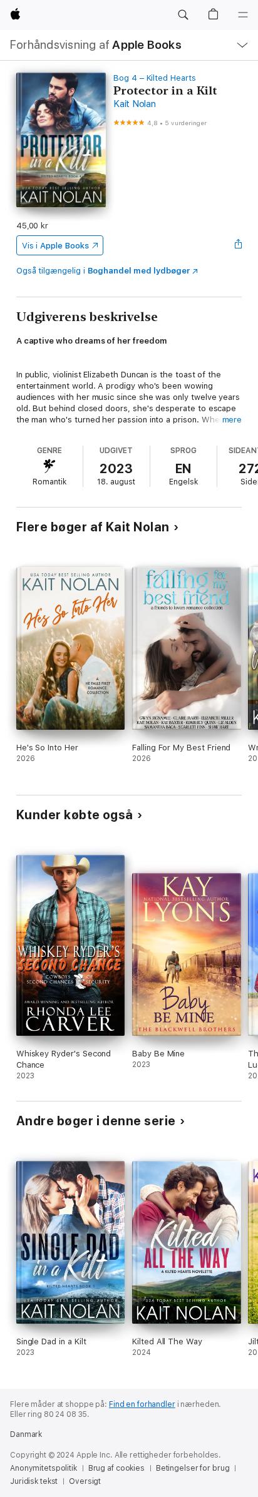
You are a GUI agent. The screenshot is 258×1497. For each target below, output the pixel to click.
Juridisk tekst (34, 1481)
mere (232, 419)
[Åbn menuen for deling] (238, 245)
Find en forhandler (142, 1404)
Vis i (55, 245)
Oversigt (85, 1481)
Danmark (26, 1434)
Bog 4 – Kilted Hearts (154, 78)
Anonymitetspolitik (43, 1468)
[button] (183, 15)
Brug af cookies (116, 1468)
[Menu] (243, 15)
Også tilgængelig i (103, 270)
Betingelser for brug (193, 1468)
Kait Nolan (134, 104)
